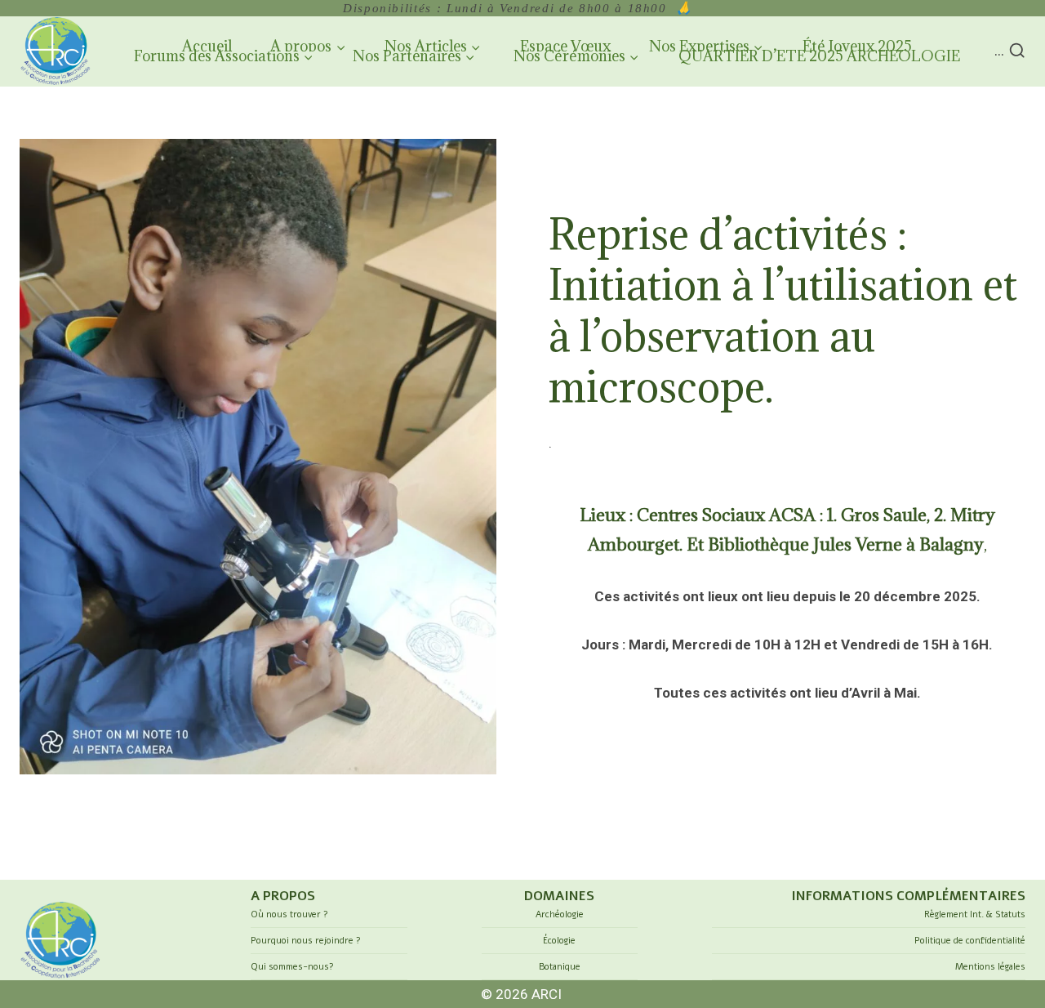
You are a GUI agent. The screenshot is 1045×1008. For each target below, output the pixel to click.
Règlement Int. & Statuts (974, 914)
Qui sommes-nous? (292, 967)
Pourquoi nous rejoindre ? (306, 940)
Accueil (207, 46)
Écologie (559, 940)
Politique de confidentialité (969, 940)
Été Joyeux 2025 (857, 46)
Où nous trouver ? (289, 914)
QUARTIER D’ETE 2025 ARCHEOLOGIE (819, 55)
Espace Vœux (565, 46)
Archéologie (560, 914)
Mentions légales (990, 967)
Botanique (559, 967)
